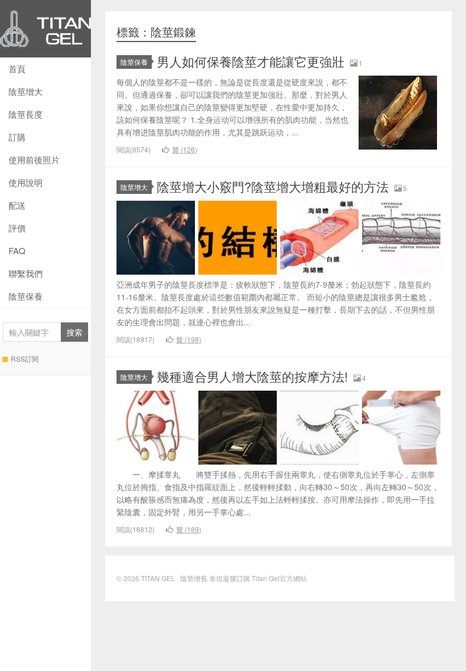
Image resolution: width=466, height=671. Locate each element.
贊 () (184, 149)
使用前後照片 (34, 159)
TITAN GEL (45, 28)
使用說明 (26, 182)
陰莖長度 (26, 114)
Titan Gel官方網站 (279, 578)
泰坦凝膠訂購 (229, 578)
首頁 (17, 68)
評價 (17, 228)
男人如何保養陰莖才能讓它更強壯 (250, 61)
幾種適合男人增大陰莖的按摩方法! (252, 376)
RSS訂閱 (25, 358)
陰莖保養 (26, 296)
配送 (17, 205)
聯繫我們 (26, 273)
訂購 (17, 137)
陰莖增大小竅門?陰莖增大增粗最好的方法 (273, 186)
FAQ (17, 250)
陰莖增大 (26, 91)
